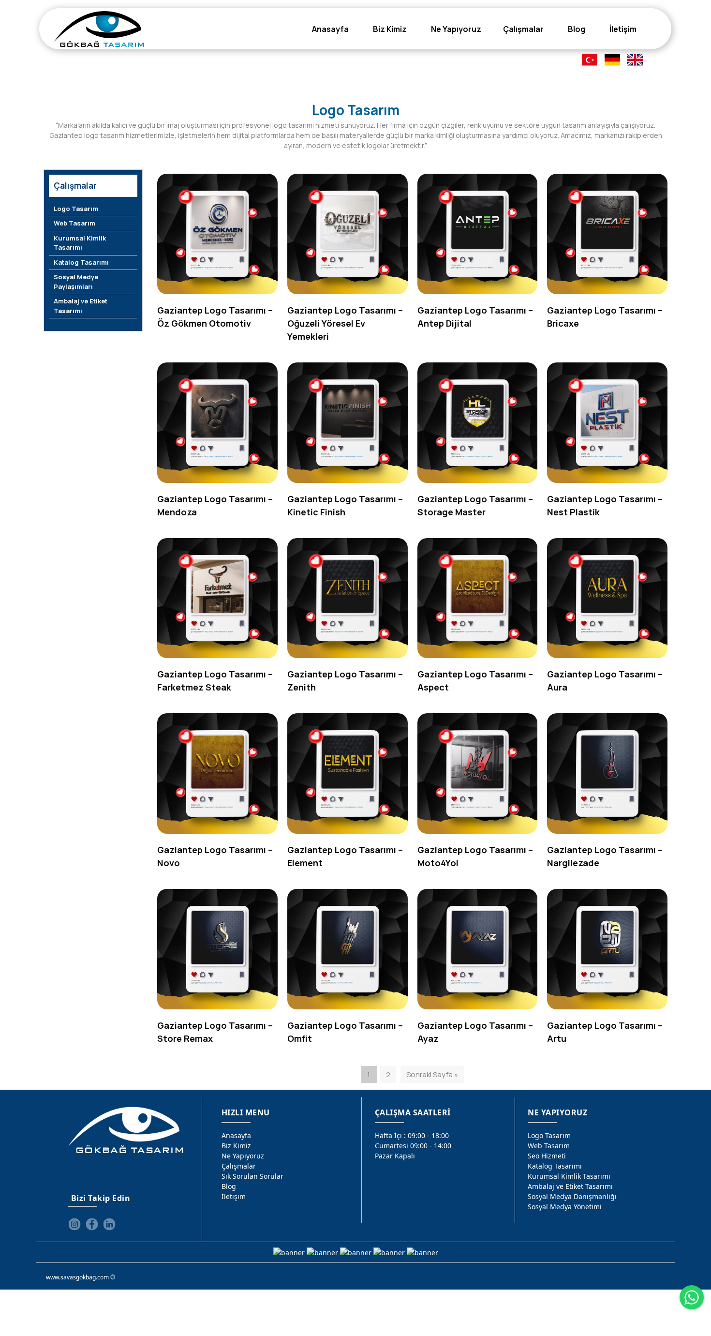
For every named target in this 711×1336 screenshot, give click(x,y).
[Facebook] (92, 1224)
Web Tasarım (74, 223)
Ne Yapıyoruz (243, 1155)
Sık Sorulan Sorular (252, 1176)
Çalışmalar (239, 1166)
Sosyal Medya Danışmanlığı (572, 1196)
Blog (229, 1186)
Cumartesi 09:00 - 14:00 (413, 1145)
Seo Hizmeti (547, 1155)
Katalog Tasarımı (81, 262)
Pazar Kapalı (395, 1155)
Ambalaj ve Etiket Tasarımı (80, 306)
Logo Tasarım (76, 208)
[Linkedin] (109, 1224)
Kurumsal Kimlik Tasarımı (80, 243)
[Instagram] (74, 1224)
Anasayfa (236, 1135)
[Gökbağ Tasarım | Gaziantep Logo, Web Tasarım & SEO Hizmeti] (99, 29)
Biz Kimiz (236, 1145)
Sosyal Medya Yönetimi (565, 1206)
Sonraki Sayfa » (432, 1074)
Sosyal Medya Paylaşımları (76, 281)
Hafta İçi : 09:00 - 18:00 (412, 1135)
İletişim (234, 1196)
